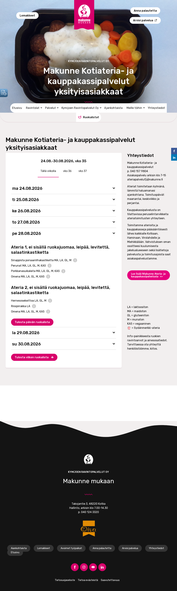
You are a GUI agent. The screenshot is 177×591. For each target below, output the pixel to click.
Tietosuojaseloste (65, 580)
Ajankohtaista (113, 108)
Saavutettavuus (110, 580)
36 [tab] (70, 171)
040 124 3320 (90, 512)
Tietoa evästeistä (88, 580)
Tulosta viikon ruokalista (32, 357)
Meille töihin (134, 108)
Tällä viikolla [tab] (48, 171)
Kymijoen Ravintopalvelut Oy (80, 108)
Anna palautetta (145, 10)
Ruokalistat (91, 117)
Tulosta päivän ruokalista (32, 322)
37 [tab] (85, 171)
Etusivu (17, 108)
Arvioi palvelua (143, 20)
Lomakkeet (27, 15)
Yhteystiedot (156, 108)
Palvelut (50, 108)
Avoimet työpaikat (71, 548)
